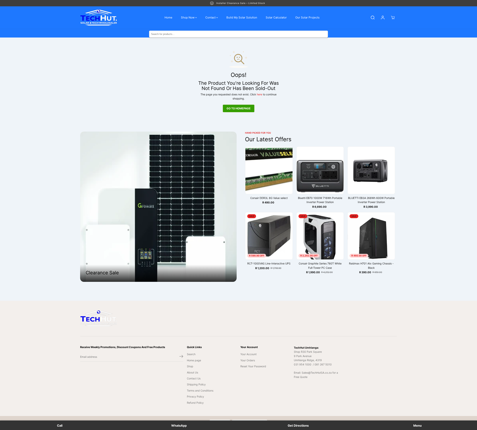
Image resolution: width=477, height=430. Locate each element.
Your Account (248, 354)
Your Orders (247, 360)
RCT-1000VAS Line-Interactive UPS (268, 263)
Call (59, 425)
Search (191, 354)
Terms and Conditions (200, 390)
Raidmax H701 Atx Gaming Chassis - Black (371, 265)
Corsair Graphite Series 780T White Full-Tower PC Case (320, 265)
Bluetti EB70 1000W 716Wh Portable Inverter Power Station (320, 200)
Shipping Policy (196, 384)
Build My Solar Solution (241, 17)
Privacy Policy (195, 396)
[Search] (373, 17)
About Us (192, 372)
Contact (210, 17)
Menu (417, 425)
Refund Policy (195, 402)
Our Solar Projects (307, 17)
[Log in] (383, 17)
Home (168, 17)
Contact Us (193, 378)
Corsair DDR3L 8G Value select (269, 198)
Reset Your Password (253, 366)
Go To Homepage (239, 108)
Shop (190, 366)
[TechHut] (98, 17)
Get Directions (298, 425)
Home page (194, 360)
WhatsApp (179, 425)
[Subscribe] (181, 357)
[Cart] (393, 17)
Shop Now (188, 17)
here (259, 94)
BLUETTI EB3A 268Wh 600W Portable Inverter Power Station (371, 200)
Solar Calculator (276, 17)
